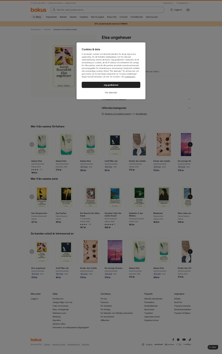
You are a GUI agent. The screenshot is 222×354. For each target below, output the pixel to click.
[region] (111, 70)
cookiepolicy (129, 77)
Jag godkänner (111, 85)
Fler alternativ (111, 92)
